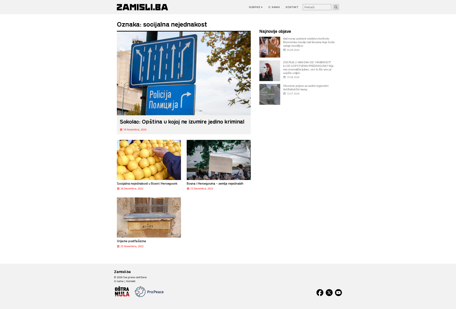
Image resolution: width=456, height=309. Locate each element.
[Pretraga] (336, 7)
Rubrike (256, 7)
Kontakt (292, 7)
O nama (274, 7)
